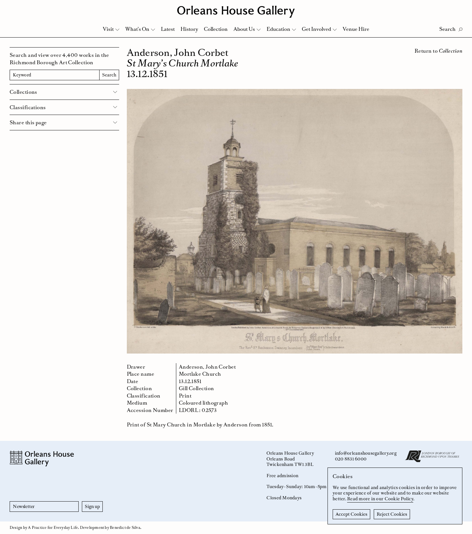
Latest (168, 28)
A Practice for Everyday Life (53, 527)
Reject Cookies (392, 514)
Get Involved (316, 28)
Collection (216, 28)
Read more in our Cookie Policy (380, 498)
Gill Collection (196, 388)
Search (109, 75)
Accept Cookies (351, 514)
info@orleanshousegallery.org (366, 453)
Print (185, 395)
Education (278, 28)
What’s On (137, 28)
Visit (108, 28)
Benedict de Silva (125, 527)
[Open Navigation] (458, 6)
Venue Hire (356, 28)
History (189, 28)
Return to (438, 50)
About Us (244, 28)
